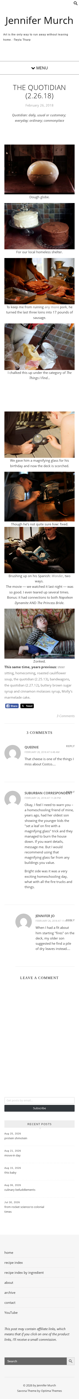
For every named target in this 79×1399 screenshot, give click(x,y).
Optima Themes (51, 1391)
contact (9, 1302)
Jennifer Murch (39, 20)
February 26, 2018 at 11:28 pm (43, 797)
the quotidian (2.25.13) (31, 679)
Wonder (57, 576)
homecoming (25, 673)
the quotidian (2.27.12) (21, 685)
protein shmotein (15, 1138)
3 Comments (66, 716)
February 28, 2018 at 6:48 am (42, 752)
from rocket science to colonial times (24, 1209)
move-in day (12, 1155)
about (8, 1282)
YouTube (11, 1312)
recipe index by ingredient (24, 1272)
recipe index (13, 1262)
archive (9, 1292)
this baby (10, 1172)
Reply (70, 746)
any (47, 307)
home (8, 1252)
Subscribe (39, 1108)
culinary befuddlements (19, 1190)
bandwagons (59, 679)
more (55, 307)
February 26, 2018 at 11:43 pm (54, 920)
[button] (76, 4)
